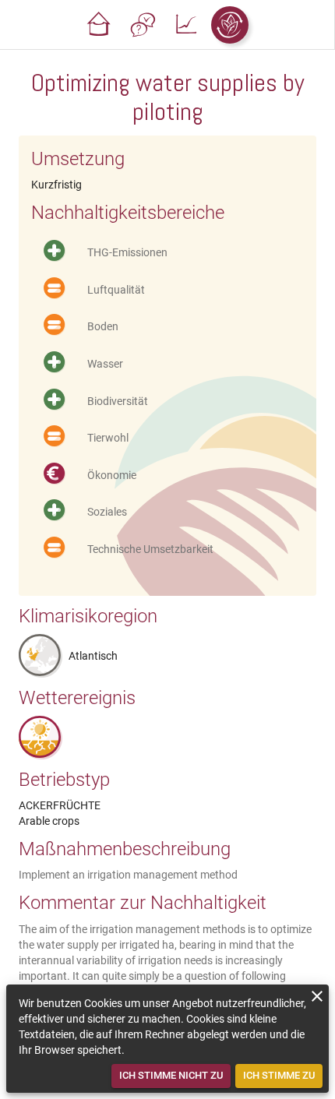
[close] (317, 996)
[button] (99, 25)
